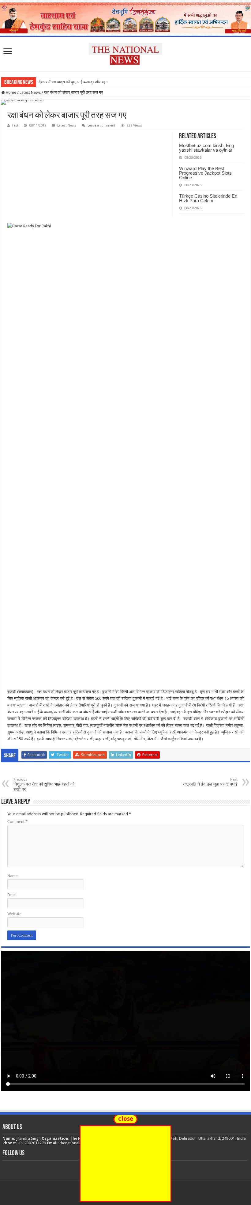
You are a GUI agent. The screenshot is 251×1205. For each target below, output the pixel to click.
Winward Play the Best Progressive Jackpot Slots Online (205, 173)
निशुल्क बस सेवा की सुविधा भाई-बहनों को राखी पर (43, 785)
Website (14, 913)
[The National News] (125, 52)
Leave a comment (101, 125)
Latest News (30, 92)
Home (10, 92)
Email (12, 894)
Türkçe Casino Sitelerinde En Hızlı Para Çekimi (208, 198)
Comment (17, 821)
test (15, 125)
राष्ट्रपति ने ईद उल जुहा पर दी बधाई (210, 782)
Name (12, 875)
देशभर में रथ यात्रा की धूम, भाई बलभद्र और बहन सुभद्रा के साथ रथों (87, 82)
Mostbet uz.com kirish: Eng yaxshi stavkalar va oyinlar (206, 148)
